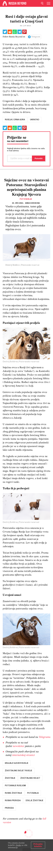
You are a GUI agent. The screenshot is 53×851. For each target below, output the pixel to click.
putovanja (33, 793)
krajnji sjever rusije (16, 763)
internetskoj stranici (23, 755)
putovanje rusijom (15, 785)
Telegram (35, 37)
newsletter (18, 746)
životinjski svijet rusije (18, 770)
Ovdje (18, 845)
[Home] (5, 3)
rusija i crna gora (15, 119)
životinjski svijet (30, 778)
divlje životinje (34, 800)
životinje (10, 778)
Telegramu (44, 737)
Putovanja (26, 199)
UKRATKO (34, 119)
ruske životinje (13, 793)
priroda (9, 808)
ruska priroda (13, 800)
